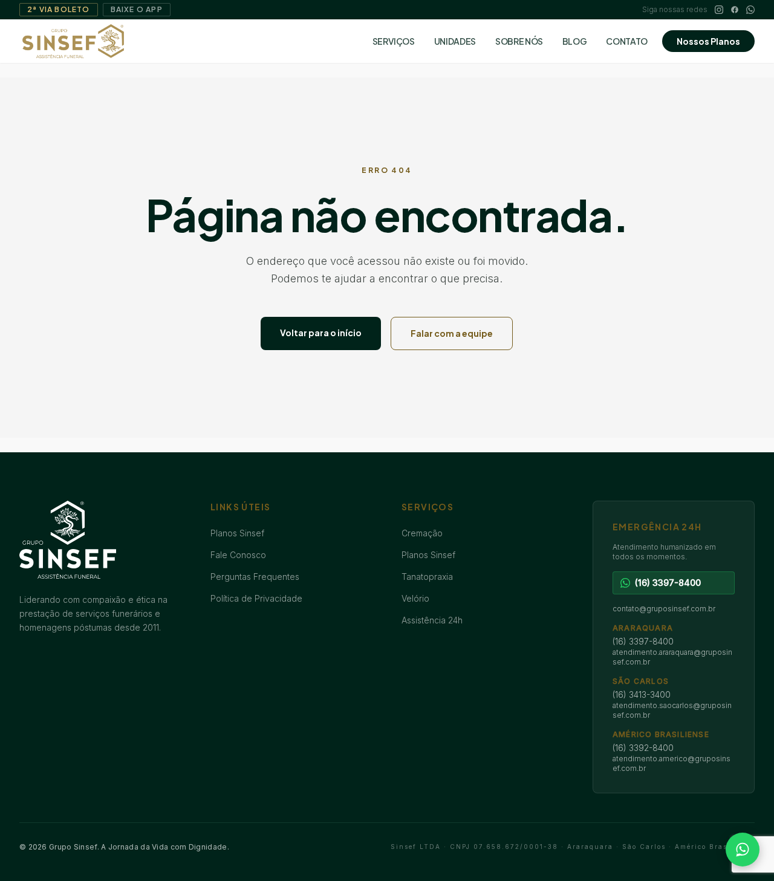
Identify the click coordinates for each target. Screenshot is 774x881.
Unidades (455, 41)
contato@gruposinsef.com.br (664, 608)
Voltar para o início (321, 332)
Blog (574, 41)
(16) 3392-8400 (643, 748)
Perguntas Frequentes (254, 576)
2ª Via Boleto (58, 9)
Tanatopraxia (427, 576)
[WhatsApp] (750, 9)
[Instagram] (719, 9)
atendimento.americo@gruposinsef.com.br (671, 763)
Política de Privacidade (256, 598)
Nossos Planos (708, 41)
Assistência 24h (432, 620)
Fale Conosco (238, 555)
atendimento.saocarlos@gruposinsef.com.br (672, 710)
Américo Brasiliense (661, 734)
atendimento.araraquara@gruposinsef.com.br (672, 657)
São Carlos (641, 681)
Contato (627, 41)
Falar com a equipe (452, 333)
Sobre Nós (519, 41)
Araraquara (643, 627)
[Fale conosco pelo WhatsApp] (742, 849)
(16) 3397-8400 (643, 641)
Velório (415, 598)
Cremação (422, 533)
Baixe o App (137, 9)
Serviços (393, 41)
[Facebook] (734, 9)
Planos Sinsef (237, 533)
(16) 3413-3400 (642, 694)
